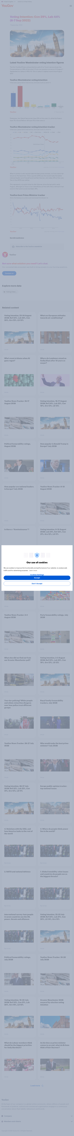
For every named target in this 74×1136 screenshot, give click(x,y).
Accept (37, 578)
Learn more (33, 570)
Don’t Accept (37, 583)
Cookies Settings (37, 575)
